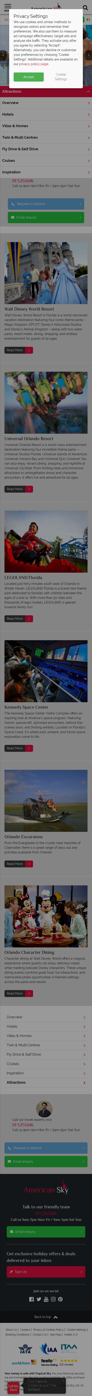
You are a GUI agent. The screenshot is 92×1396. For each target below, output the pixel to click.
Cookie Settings (61, 77)
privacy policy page (33, 64)
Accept (28, 77)
